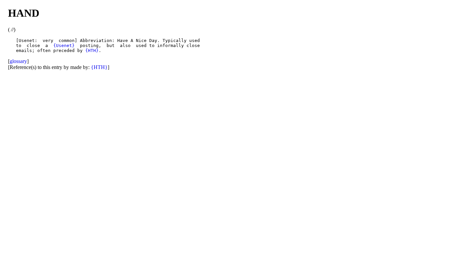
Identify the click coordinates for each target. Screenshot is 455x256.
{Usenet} (64, 45)
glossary (18, 61)
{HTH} (92, 50)
